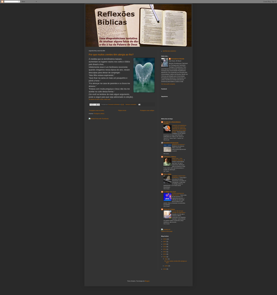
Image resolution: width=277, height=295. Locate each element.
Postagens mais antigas (147, 110)
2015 (165, 269)
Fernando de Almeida (177, 59)
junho (166, 266)
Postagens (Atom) (99, 113)
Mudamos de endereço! (178, 144)
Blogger (147, 281)
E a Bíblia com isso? (169, 192)
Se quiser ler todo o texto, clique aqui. (100, 99)
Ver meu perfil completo (168, 84)
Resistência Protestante (170, 143)
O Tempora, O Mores (169, 157)
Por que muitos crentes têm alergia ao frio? (111, 54)
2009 (165, 244)
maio (166, 259)
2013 (165, 254)
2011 (165, 249)
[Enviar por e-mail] (90, 105)
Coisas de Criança (169, 209)
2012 (165, 251)
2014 (165, 257)
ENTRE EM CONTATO (169, 51)
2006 (165, 239)
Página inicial (122, 110)
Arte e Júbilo (167, 174)
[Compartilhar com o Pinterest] (99, 105)
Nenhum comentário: (131, 104)
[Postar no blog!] (93, 105)
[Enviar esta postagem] (139, 104)
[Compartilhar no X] (95, 105)
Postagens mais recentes (96, 110)
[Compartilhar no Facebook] (97, 105)
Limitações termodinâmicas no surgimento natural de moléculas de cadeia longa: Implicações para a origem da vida (179, 128)
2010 (165, 246)
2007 (165, 241)
